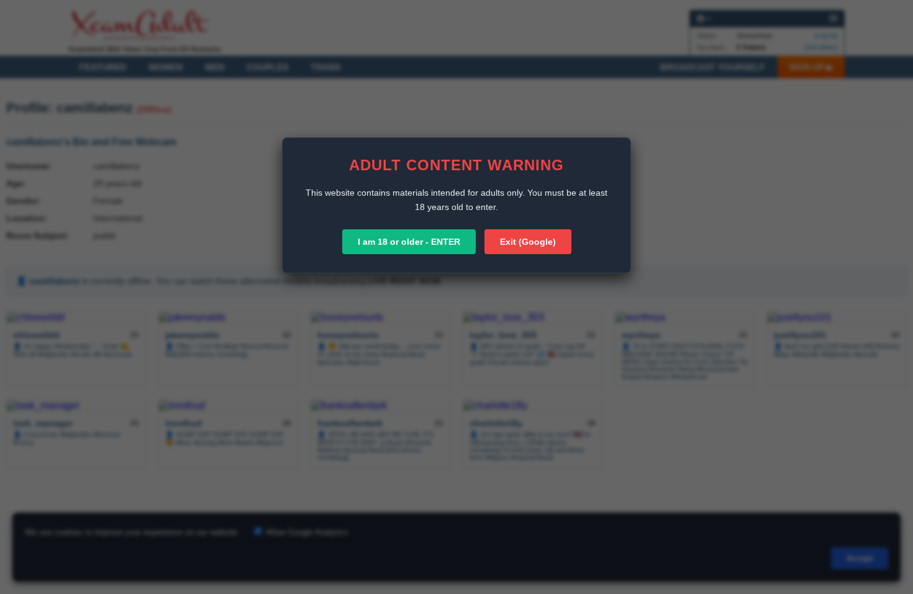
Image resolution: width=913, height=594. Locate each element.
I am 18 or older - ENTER (409, 242)
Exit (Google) (528, 242)
